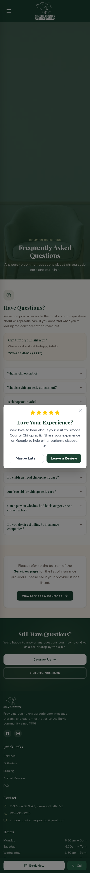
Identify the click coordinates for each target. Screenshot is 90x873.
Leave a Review (64, 458)
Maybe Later (26, 458)
